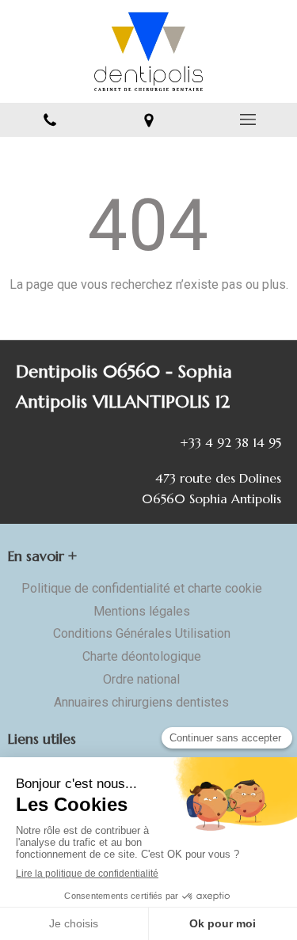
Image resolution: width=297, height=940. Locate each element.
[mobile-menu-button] (247, 119)
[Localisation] (148, 120)
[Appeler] (49, 120)
